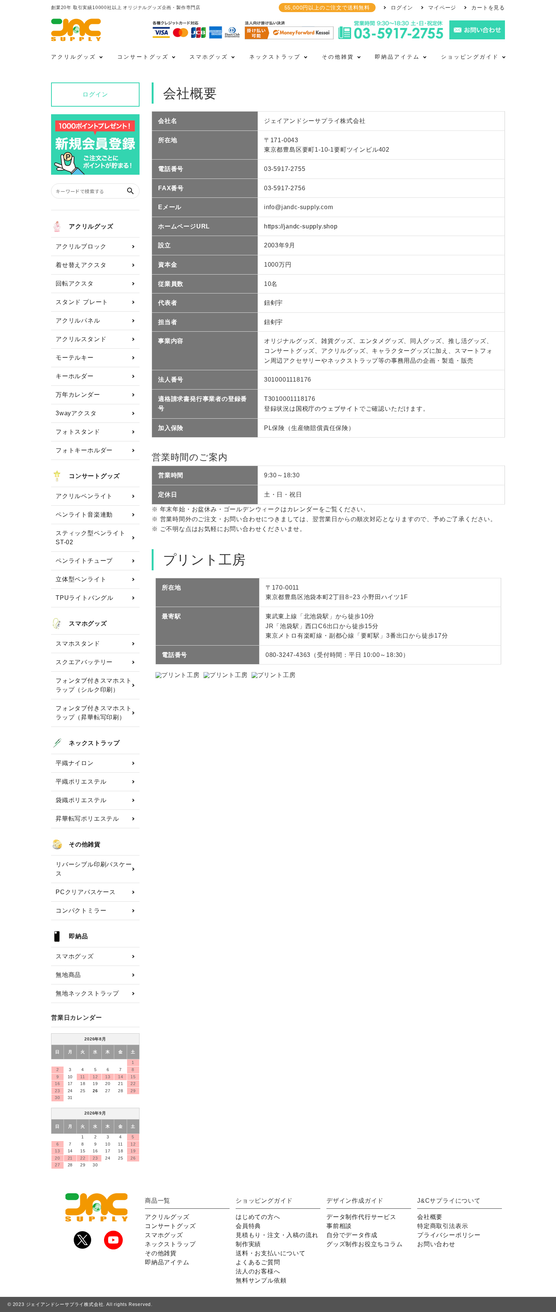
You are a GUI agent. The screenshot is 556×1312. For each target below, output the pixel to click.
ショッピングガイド (470, 57)
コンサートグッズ (143, 57)
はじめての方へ (258, 1217)
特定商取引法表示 (442, 1226)
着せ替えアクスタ (81, 265)
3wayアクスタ (76, 413)
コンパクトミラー (81, 910)
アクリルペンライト (84, 496)
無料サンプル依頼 (261, 1280)
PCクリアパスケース (86, 892)
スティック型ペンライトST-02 (91, 537)
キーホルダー (75, 376)
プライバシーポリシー (449, 1235)
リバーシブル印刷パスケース (94, 869)
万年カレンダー (78, 394)
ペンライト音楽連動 (84, 514)
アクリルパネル (78, 320)
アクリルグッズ (73, 57)
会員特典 (248, 1226)
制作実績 (248, 1244)
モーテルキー (75, 357)
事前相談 (339, 1226)
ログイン (402, 7)
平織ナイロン (75, 763)
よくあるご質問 (258, 1262)
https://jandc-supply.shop (301, 226)
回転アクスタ (75, 283)
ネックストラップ (275, 57)
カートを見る (488, 7)
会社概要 (430, 1217)
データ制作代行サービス (361, 1217)
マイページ (442, 7)
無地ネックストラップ (87, 993)
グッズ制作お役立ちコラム (364, 1244)
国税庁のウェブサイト (327, 408)
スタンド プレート (82, 302)
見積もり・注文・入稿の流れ (277, 1235)
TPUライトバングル (84, 598)
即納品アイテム (397, 57)
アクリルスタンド (81, 339)
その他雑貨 (338, 57)
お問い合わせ (436, 1244)
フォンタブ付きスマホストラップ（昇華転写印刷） (94, 712)
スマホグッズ (208, 57)
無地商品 (68, 975)
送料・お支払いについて (271, 1253)
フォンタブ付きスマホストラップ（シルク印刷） (94, 685)
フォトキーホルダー (84, 450)
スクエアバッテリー (84, 662)
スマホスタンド (78, 643)
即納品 (78, 936)
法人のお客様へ (258, 1271)
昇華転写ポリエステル (87, 818)
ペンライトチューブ (84, 560)
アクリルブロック (81, 246)
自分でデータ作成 (351, 1235)
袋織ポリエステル (81, 800)
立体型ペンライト (81, 579)
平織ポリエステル (81, 781)
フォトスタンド (78, 432)
